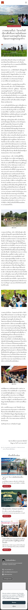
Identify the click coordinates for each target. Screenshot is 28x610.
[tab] (12, 227)
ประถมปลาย (7, 447)
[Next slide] (26, 218)
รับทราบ (14, 602)
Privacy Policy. (15, 598)
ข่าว (3, 447)
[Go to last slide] (2, 218)
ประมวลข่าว (13, 447)
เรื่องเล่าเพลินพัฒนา (10, 449)
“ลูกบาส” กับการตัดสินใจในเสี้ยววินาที (12, 478)
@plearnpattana (8, 574)
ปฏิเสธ (14, 606)
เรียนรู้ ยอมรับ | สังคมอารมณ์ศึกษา (13, 509)
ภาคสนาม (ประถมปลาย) (14, 26)
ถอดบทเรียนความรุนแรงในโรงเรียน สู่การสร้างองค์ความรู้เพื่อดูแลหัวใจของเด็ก (13, 541)
